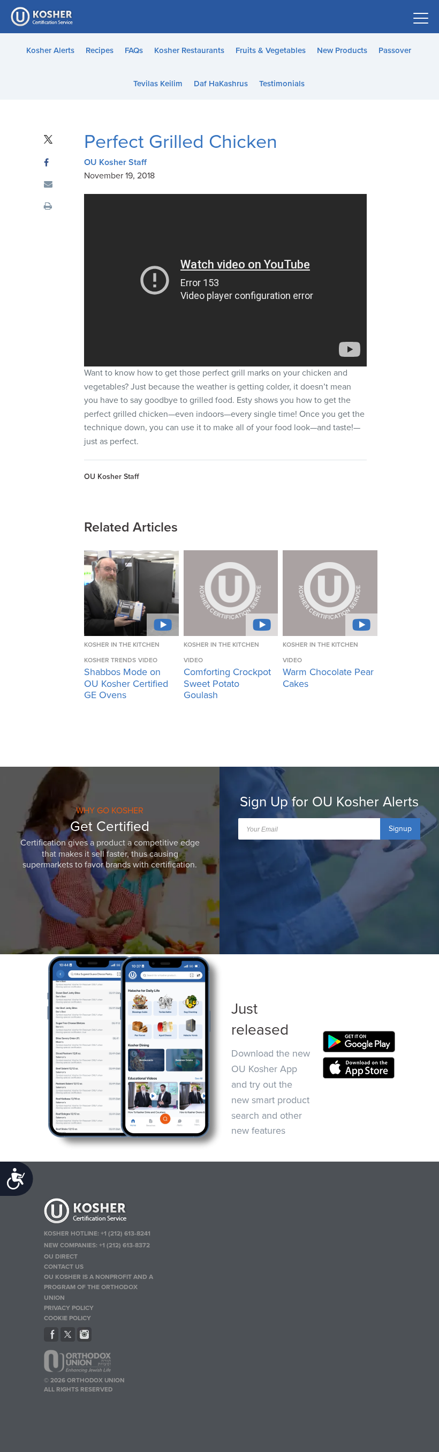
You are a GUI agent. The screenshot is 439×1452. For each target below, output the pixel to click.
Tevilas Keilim (158, 83)
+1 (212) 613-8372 (124, 1245)
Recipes (99, 50)
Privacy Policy (69, 1308)
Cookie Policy (67, 1318)
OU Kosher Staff (115, 162)
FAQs (134, 50)
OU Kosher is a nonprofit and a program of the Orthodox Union (98, 1287)
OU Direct (61, 1256)
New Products (342, 50)
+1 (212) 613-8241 (125, 1233)
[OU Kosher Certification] (43, 16)
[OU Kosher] (100, 1212)
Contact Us (64, 1266)
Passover (395, 50)
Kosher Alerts (50, 50)
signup (400, 828)
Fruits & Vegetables (271, 50)
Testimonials (282, 83)
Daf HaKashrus (221, 83)
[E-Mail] (48, 185)
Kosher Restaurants (189, 50)
